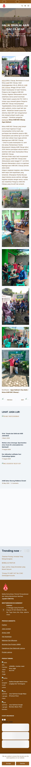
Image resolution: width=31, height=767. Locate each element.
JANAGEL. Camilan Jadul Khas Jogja (16, 667)
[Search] (22, 5)
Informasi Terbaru (19, 35)
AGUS (4, 80)
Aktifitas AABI (10, 35)
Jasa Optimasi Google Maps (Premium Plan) (17, 695)
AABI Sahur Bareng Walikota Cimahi (14, 481)
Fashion (4, 625)
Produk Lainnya (7, 652)
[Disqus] (15, 516)
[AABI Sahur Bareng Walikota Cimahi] (15, 470)
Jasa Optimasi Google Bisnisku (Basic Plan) (16, 706)
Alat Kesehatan (7, 636)
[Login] (25, 5)
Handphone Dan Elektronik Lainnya (13, 648)
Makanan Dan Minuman (9, 640)
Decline (22, 763)
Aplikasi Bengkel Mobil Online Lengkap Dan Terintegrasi (18, 683)
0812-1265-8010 (11, 1)
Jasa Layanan (6, 629)
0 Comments (14, 483)
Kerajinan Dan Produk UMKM (11, 644)
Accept (8, 763)
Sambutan (5, 120)
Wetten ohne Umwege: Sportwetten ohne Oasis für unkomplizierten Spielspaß (14, 445)
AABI (7, 83)
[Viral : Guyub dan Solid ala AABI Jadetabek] (15, 423)
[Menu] (28, 5)
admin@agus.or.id (24, 1)
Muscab (8, 159)
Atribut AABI (6, 633)
